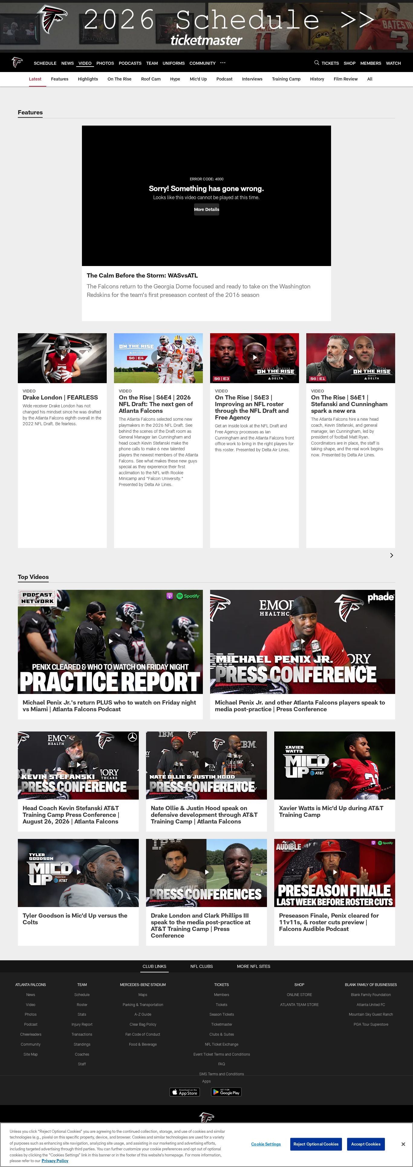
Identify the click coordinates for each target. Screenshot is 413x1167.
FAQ (221, 1064)
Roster (82, 1004)
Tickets (221, 1004)
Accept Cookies (366, 1144)
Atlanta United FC (371, 1004)
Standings (82, 1044)
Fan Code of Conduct (142, 1034)
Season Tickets (222, 1014)
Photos (31, 1014)
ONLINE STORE (299, 994)
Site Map (31, 1054)
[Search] (316, 62)
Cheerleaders (30, 1034)
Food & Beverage (143, 1044)
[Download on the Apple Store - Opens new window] (184, 1093)
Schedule (81, 994)
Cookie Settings (266, 1144)
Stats (82, 1014)
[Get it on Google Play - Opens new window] (226, 1095)
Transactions (82, 1034)
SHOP (299, 984)
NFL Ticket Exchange (221, 1044)
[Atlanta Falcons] (206, 1120)
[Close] (403, 1144)
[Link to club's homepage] (17, 62)
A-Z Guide (143, 1014)
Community (31, 1044)
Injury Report (82, 1024)
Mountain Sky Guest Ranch (371, 1014)
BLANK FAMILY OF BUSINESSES (371, 984)
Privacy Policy (55, 1160)
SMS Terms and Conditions (221, 1074)
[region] (206, 1145)
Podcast (30, 1024)
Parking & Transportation (143, 1004)
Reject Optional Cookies (316, 1144)
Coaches (82, 1054)
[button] (206, 209)
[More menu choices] (222, 62)
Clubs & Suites (222, 1034)
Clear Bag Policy (143, 1024)
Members (221, 994)
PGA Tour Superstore (371, 1024)
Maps (142, 994)
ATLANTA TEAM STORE (299, 1004)
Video (30, 1004)
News (30, 994)
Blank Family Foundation (371, 994)
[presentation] (392, 556)
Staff (82, 1064)
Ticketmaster (221, 1024)
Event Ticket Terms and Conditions (221, 1054)
